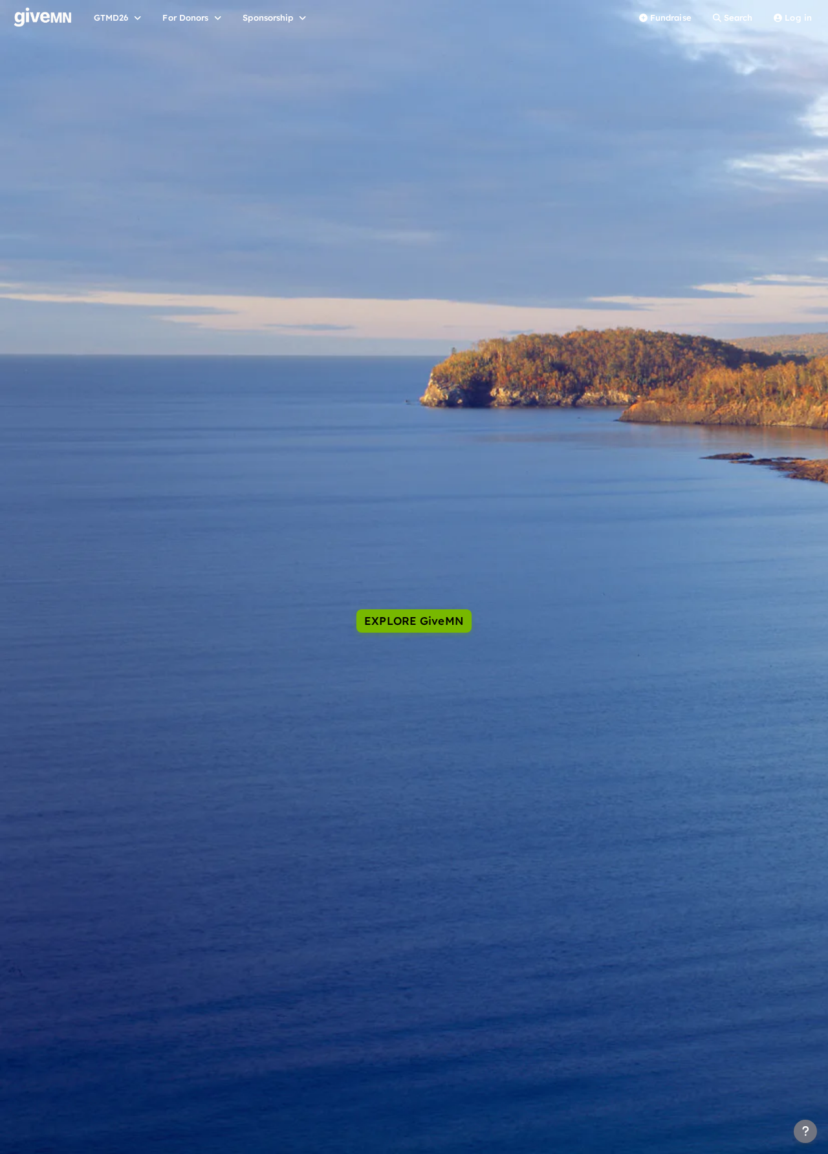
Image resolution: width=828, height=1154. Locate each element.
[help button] (805, 1131)
